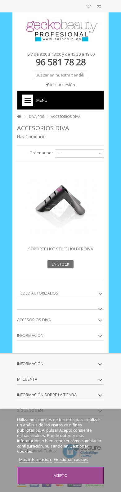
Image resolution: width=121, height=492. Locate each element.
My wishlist (88, 7)
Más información (35, 459)
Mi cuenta (27, 379)
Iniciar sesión (62, 84)
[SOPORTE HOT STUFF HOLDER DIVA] (60, 206)
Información (30, 335)
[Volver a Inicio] (19, 117)
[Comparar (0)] (99, 7)
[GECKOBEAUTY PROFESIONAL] (60, 30)
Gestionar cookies (71, 459)
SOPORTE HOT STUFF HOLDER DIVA (60, 249)
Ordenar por (41, 152)
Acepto (60, 475)
